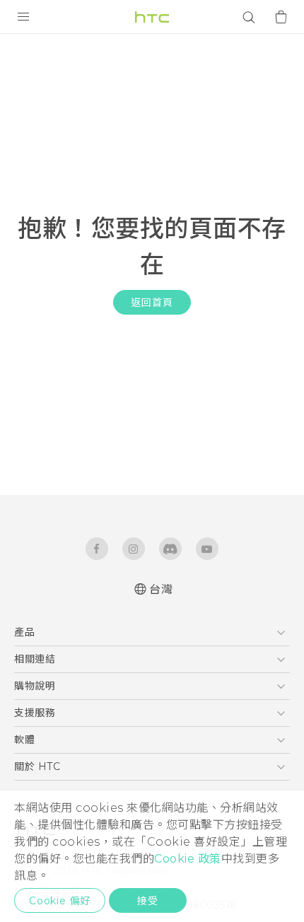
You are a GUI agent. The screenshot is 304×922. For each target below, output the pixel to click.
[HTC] (152, 16)
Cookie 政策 (187, 858)
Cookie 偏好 (59, 900)
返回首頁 (152, 302)
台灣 (161, 589)
